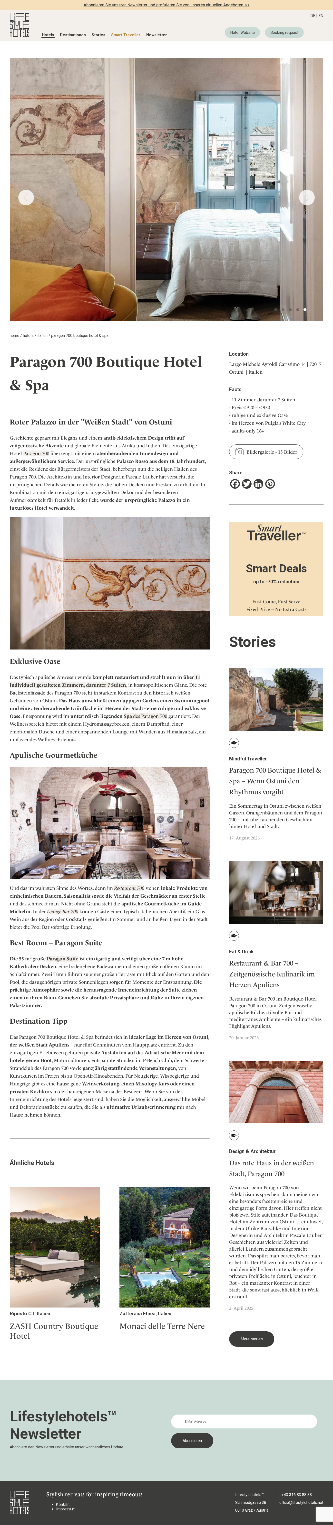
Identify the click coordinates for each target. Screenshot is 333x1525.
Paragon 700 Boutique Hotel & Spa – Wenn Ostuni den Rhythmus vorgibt (275, 781)
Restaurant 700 (129, 888)
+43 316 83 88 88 (297, 1494)
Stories (98, 35)
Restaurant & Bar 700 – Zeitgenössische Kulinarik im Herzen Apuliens (272, 974)
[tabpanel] (166, 189)
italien (42, 335)
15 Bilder (287, 452)
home (14, 335)
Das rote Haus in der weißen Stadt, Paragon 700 (271, 1168)
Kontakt (62, 1504)
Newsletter (156, 35)
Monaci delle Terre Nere (162, 1326)
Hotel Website (242, 32)
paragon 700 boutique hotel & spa (79, 335)
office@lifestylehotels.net (301, 1502)
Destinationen (73, 35)
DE (312, 15)
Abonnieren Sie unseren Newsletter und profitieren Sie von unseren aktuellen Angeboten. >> (167, 4)
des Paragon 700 (145, 716)
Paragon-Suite (62, 959)
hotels (28, 335)
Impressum (66, 1509)
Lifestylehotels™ (249, 1494)
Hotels (48, 35)
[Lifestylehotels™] (19, 35)
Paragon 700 (36, 453)
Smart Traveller (125, 35)
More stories (252, 1339)
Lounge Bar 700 (62, 911)
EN (320, 15)
